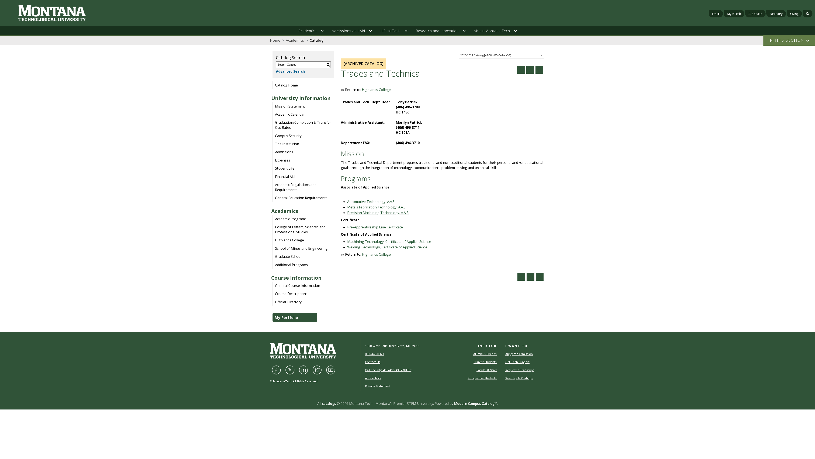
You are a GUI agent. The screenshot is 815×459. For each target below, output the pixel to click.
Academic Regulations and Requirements (295, 187)
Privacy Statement (377, 386)
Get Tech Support (517, 362)
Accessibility (373, 378)
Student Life (284, 168)
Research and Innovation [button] (437, 30)
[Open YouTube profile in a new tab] (330, 370)
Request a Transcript (519, 370)
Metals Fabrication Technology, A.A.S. (376, 207)
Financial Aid (285, 176)
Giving (794, 14)
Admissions (284, 152)
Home (275, 40)
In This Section (786, 40)
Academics (295, 40)
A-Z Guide (755, 14)
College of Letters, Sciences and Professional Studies (300, 229)
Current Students (485, 362)
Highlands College (289, 240)
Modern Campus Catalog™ (475, 403)
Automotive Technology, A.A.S (371, 201)
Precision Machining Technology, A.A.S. (378, 212)
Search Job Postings (519, 378)
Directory (776, 14)
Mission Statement (290, 106)
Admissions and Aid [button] (348, 30)
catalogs (329, 403)
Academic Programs (290, 219)
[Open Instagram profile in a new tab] (290, 370)
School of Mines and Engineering (301, 248)
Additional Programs (291, 264)
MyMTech (734, 14)
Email (715, 14)
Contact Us (372, 362)
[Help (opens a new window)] (539, 70)
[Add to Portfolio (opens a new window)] (521, 70)
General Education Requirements (301, 198)
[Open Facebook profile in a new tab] (276, 370)
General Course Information (297, 285)
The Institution (287, 144)
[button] (324, 30)
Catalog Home (286, 85)
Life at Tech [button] (390, 30)
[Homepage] (138, 13)
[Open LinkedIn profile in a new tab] (303, 370)
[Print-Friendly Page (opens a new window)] (530, 70)
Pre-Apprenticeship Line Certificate (375, 227)
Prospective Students (482, 378)
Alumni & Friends (485, 354)
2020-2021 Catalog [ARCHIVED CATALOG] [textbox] (485, 55)
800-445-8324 (374, 354)
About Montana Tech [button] (492, 30)
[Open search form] (807, 13)
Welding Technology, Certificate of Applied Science (387, 247)
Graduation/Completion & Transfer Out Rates (303, 125)
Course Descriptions (291, 293)
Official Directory (288, 302)
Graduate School (288, 256)
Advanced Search (290, 71)
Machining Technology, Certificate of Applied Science (389, 241)
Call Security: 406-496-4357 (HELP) (388, 370)
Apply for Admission (519, 354)
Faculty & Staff (486, 370)
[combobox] (501, 55)
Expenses (282, 160)
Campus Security (288, 135)
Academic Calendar (290, 114)
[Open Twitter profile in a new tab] (317, 370)
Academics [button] (307, 30)
